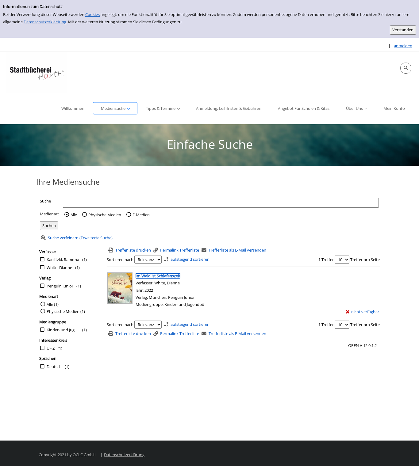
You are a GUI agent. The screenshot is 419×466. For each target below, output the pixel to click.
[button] (405, 68)
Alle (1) (53, 304)
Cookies (92, 14)
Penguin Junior (60, 286)
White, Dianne (59, 267)
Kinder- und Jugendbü (63, 330)
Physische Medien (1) (66, 311)
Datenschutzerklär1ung (45, 22)
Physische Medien (104, 215)
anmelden (403, 45)
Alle (74, 215)
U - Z (51, 348)
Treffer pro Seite (365, 259)
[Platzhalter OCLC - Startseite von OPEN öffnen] (36, 72)
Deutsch (54, 366)
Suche (45, 201)
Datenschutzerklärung (124, 454)
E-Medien (141, 215)
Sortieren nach (120, 259)
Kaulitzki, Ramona (63, 259)
